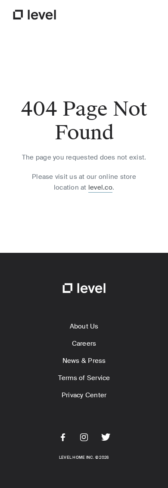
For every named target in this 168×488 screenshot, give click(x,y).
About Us (84, 326)
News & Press (84, 360)
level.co (100, 187)
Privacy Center (84, 395)
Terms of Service (84, 378)
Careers (84, 343)
